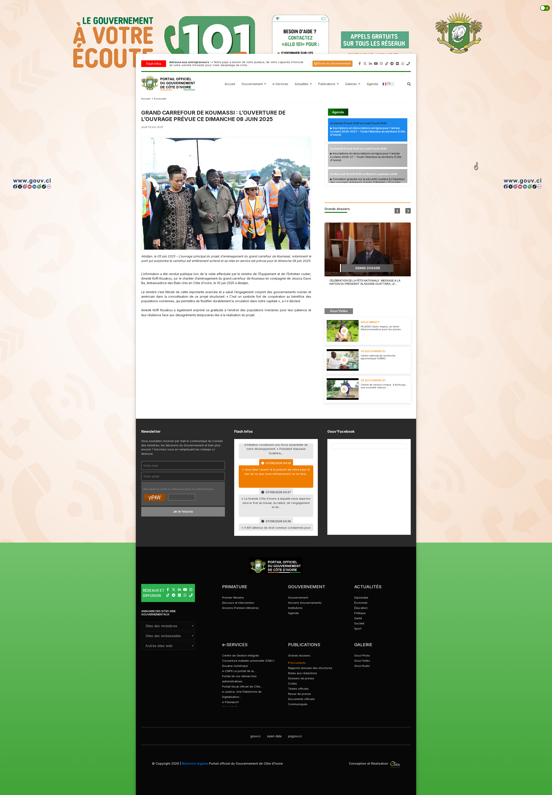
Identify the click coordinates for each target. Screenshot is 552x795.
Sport (357, 628)
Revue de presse (299, 693)
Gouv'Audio (362, 665)
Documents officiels (301, 699)
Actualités (304, 84)
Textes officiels (298, 688)
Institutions (295, 608)
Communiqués (297, 704)
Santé (358, 618)
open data (274, 736)
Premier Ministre (233, 597)
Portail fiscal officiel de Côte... (242, 686)
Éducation (361, 608)
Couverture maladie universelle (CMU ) (248, 660)
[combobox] (168, 626)
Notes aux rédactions (302, 673)
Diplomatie (361, 597)
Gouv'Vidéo (362, 660)
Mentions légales (195, 763)
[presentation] (397, 210)
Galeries (353, 84)
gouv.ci (255, 736)
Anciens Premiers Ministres (240, 608)
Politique (360, 613)
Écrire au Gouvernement (334, 63)
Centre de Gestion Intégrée (240, 655)
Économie (360, 602)
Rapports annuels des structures (310, 668)
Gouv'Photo (362, 655)
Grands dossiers (299, 655)
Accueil (230, 84)
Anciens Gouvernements (304, 602)
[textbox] (168, 626)
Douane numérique (235, 665)
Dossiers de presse (301, 678)
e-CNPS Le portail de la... (239, 671)
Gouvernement (298, 597)
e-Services (280, 84)
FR (388, 84)
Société (359, 623)
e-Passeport (230, 702)
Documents (298, 662)
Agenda (372, 84)
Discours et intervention (238, 602)
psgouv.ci (295, 736)
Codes (292, 683)
